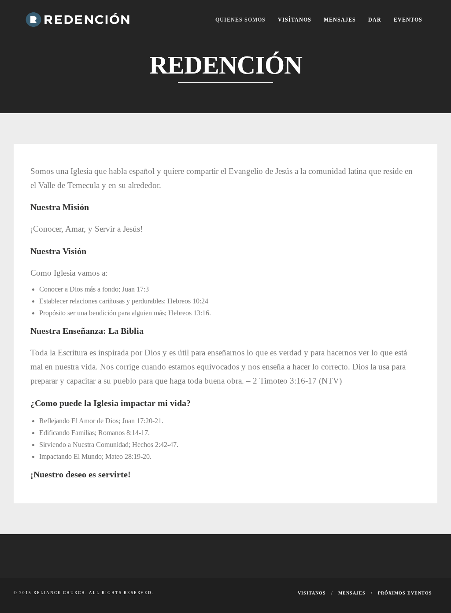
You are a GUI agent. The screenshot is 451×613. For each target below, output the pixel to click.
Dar (374, 20)
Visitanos (312, 593)
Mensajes (340, 20)
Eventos (408, 20)
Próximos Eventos (405, 593)
